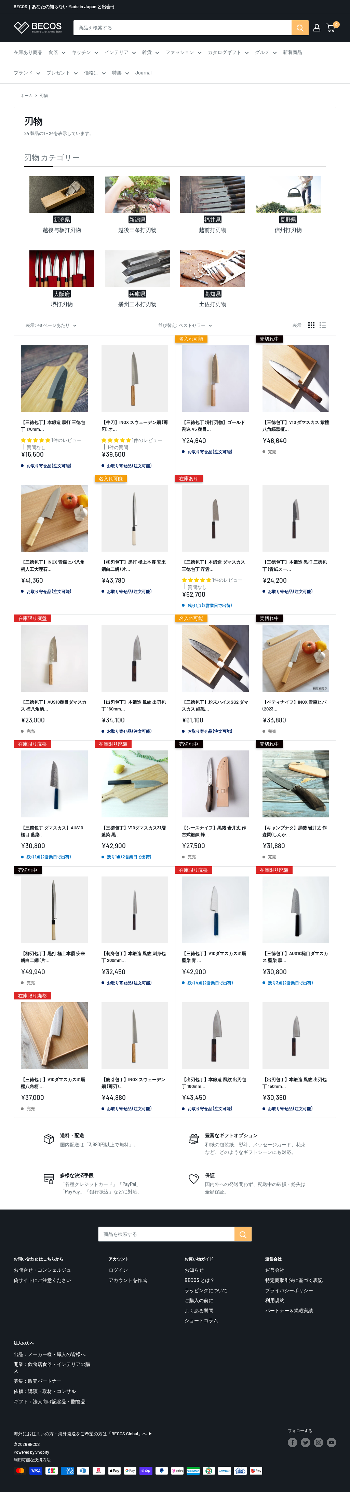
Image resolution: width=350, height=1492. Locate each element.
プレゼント (58, 72)
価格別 (91, 72)
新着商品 (292, 52)
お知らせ (194, 1270)
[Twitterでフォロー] (305, 1442)
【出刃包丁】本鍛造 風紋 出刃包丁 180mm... (214, 1083)
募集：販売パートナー (38, 1381)
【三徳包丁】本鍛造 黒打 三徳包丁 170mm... (53, 425)
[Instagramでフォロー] (318, 1442)
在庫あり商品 (28, 52)
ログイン (118, 1270)
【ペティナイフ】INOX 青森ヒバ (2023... (294, 705)
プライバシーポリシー (289, 1290)
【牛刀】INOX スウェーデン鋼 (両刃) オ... (135, 425)
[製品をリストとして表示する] (323, 325)
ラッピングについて (206, 1290)
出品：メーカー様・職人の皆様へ (49, 1354)
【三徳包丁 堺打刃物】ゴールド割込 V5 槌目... (213, 425)
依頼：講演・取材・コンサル (45, 1391)
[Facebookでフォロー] (292, 1442)
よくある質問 (199, 1310)
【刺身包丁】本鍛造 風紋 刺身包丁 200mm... (134, 957)
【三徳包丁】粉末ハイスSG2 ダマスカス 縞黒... (215, 705)
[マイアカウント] (316, 27)
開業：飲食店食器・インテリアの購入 (52, 1367)
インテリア (117, 52)
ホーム (27, 95)
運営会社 (274, 1270)
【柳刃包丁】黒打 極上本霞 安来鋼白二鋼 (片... (134, 565)
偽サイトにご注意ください (42, 1280)
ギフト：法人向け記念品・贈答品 (49, 1401)
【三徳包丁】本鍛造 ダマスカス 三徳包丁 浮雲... (213, 565)
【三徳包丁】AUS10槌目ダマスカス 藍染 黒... (295, 957)
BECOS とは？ (200, 1280)
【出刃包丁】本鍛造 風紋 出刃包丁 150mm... (294, 1083)
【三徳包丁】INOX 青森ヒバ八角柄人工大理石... (53, 565)
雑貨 (147, 52)
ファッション (179, 52)
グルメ (262, 52)
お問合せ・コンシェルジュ (42, 1270)
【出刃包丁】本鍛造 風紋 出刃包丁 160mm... (134, 705)
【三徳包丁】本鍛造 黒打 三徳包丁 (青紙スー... (294, 565)
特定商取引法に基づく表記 (294, 1280)
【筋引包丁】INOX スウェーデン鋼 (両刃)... (133, 1083)
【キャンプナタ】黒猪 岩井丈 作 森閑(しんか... (294, 831)
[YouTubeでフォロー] (331, 1442)
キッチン (81, 52)
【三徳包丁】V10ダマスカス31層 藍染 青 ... (214, 957)
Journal (143, 72)
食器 (53, 52)
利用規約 (274, 1300)
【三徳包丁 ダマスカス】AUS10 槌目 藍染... (52, 831)
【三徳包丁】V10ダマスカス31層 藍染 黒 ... (134, 831)
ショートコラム (201, 1320)
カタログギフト (224, 52)
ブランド (23, 72)
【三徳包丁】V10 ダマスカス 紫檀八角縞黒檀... (295, 425)
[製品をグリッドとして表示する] (311, 325)
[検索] (300, 27)
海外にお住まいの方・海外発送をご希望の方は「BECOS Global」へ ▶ (83, 1433)
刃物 (44, 95)
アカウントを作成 (128, 1280)
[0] (330, 28)
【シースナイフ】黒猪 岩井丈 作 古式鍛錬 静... (214, 831)
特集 (117, 72)
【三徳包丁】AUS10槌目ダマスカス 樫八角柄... (53, 705)
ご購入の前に (199, 1300)
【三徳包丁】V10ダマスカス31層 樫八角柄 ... (53, 1083)
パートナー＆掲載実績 (289, 1310)
